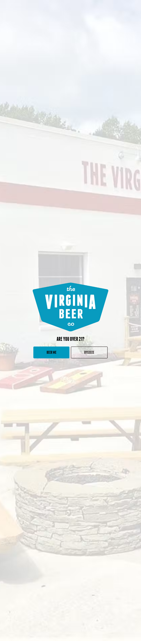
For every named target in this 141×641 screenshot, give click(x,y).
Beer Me (51, 352)
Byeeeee (89, 352)
